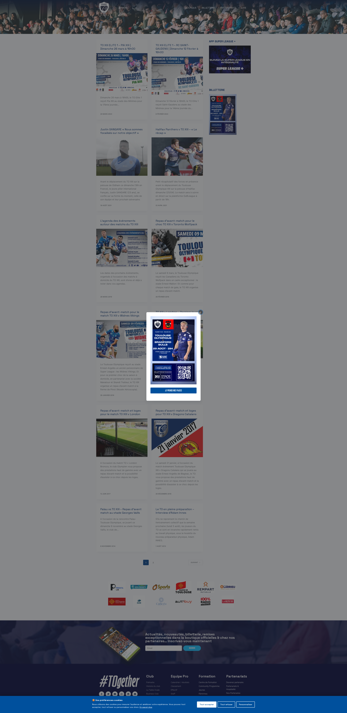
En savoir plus (146, 707)
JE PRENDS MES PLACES (173, 390)
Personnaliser (245, 704)
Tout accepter (207, 704)
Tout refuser (226, 704)
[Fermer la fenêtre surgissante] (201, 312)
